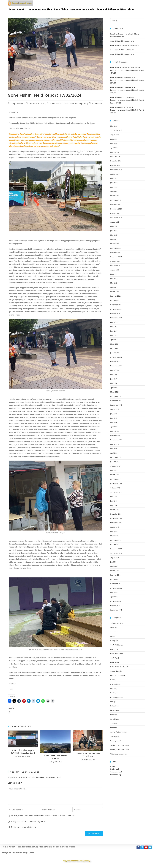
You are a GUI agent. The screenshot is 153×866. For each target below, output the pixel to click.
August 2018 (114, 444)
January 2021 (114, 353)
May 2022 (113, 283)
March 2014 (114, 571)
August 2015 (114, 527)
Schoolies (113, 723)
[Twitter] (142, 847)
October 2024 (115, 165)
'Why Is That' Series (117, 623)
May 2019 (113, 422)
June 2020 (113, 379)
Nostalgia (113, 693)
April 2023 (113, 239)
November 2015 (116, 518)
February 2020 (115, 396)
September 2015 (116, 523)
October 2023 (115, 213)
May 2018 (113, 448)
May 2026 (113, 126)
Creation (113, 636)
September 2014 (116, 553)
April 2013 (113, 597)
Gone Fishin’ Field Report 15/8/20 (55, 757)
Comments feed (116, 772)
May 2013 (113, 592)
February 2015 (115, 540)
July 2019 (113, 414)
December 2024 (115, 161)
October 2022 (115, 261)
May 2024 (113, 187)
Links (31, 852)
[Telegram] (150, 847)
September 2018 (116, 440)
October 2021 (115, 313)
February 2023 (115, 248)
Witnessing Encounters (118, 754)
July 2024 (113, 178)
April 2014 (113, 566)
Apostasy (113, 627)
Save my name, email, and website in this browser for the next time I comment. (43, 816)
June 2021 (113, 331)
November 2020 (116, 357)
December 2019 (115, 401)
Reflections (114, 706)
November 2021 (116, 309)
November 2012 (116, 601)
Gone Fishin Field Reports (75, 103)
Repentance (114, 710)
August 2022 (114, 270)
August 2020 (114, 370)
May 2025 (113, 143)
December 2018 (115, 435)
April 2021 (113, 339)
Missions (113, 688)
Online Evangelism (116, 697)
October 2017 (115, 466)
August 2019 (114, 409)
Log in (112, 766)
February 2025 (115, 156)
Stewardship (114, 736)
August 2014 (114, 557)
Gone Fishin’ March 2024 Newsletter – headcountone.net (38, 777)
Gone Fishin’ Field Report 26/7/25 (122, 54)
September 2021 (116, 318)
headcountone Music (117, 675)
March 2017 (114, 475)
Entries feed (114, 769)
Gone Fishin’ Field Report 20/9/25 (122, 41)
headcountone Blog (28, 847)
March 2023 (114, 244)
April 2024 (113, 191)
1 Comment (97, 103)
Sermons (113, 728)
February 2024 (115, 200)
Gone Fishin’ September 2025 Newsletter (124, 45)
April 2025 (113, 148)
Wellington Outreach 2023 (119, 745)
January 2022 (114, 300)
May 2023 (113, 235)
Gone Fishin (55, 103)
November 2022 (116, 257)
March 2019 (114, 431)
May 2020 (113, 383)
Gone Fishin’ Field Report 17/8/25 (122, 50)
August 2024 (114, 174)
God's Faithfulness (116, 645)
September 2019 (116, 405)
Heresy (112, 680)
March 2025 (114, 152)
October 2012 (115, 605)
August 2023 (114, 222)
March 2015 (114, 536)
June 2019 (113, 418)
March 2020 (114, 392)
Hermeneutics (115, 684)
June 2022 (113, 279)
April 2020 (113, 388)
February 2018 (115, 457)
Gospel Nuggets (116, 671)
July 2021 (113, 326)
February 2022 (115, 296)
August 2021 (114, 322)
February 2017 (115, 479)
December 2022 (115, 252)
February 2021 (115, 348)
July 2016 (113, 496)
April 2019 (113, 427)
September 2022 (116, 265)
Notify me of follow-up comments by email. (28, 821)
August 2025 (114, 135)
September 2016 (116, 492)
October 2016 (115, 488)
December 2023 (115, 204)
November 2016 (116, 483)
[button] (12, 847)
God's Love (114, 649)
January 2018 (114, 462)
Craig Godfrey (17, 103)
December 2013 (115, 584)
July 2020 (113, 374)
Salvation (113, 715)
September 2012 (116, 610)
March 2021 (114, 344)
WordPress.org (115, 775)
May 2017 (113, 470)
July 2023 (113, 226)
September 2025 (116, 130)
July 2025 (113, 139)
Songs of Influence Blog (118, 732)
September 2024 (116, 170)
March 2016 (114, 510)
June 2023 (113, 231)
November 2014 (116, 549)
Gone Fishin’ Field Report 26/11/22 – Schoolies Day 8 (23, 751)
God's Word (114, 658)
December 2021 (115, 305)
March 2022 (114, 292)
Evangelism (114, 640)
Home (5, 847)
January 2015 (114, 544)
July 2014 (113, 562)
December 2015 (115, 514)
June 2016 (113, 501)
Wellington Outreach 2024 (119, 749)
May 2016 (113, 505)
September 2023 (116, 217)
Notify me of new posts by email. (24, 827)
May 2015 (113, 531)
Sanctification (115, 719)
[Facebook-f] (138, 847)
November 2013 (116, 588)
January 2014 (114, 579)
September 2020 (116, 366)
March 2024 (114, 196)
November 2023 (116, 209)
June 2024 (113, 183)
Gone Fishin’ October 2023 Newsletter (88, 754)
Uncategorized (115, 741)
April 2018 (113, 453)
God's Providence (116, 654)
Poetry (112, 701)
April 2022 (113, 287)
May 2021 (113, 335)
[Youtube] (146, 847)
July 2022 (113, 274)
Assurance (114, 632)
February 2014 (115, 575)
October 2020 (115, 361)
